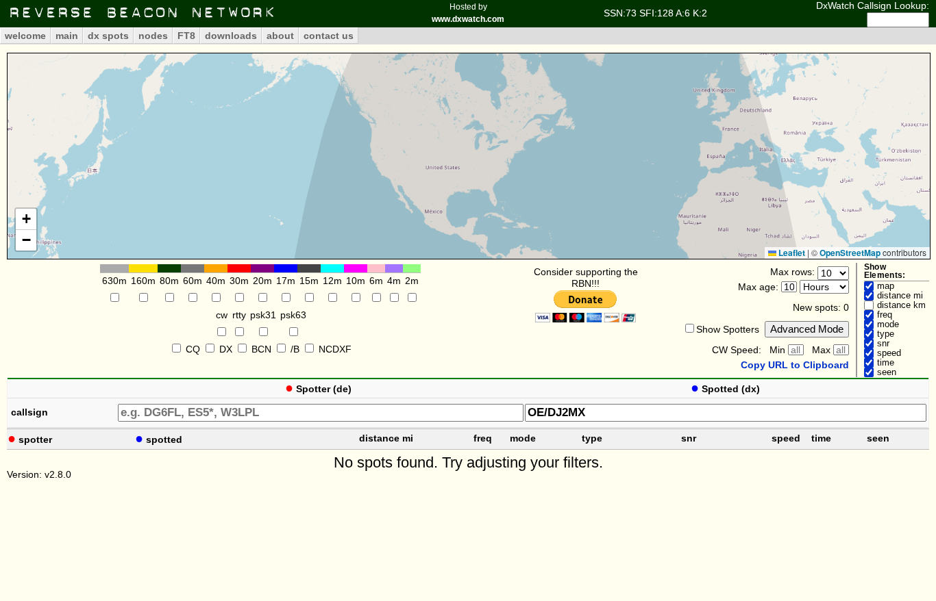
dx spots (108, 35)
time (885, 363)
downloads (231, 35)
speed (889, 353)
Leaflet (790, 252)
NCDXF (335, 349)
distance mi (900, 295)
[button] (26, 219)
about (280, 35)
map (885, 286)
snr (883, 343)
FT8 (186, 35)
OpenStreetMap (850, 252)
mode (888, 324)
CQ (193, 349)
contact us (329, 35)
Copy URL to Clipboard (795, 364)
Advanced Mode (806, 329)
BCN (261, 349)
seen (886, 372)
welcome (25, 35)
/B (295, 349)
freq (884, 315)
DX (225, 349)
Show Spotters (727, 329)
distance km (901, 305)
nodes (153, 35)
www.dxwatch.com (468, 19)
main (67, 35)
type (885, 334)
